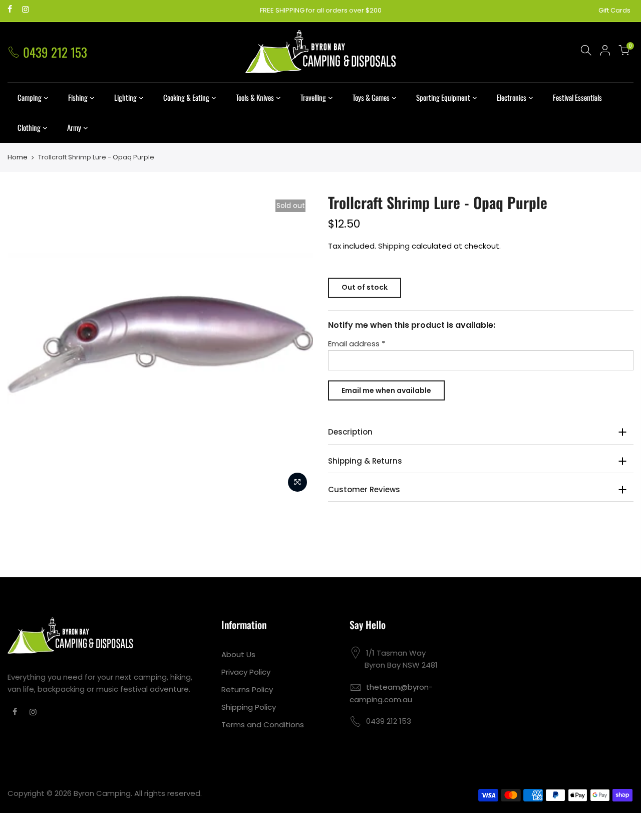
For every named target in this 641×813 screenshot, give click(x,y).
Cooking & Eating (186, 97)
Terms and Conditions (262, 724)
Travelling (313, 97)
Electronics (511, 97)
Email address (356, 343)
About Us (238, 654)
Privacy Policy (245, 672)
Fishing (78, 97)
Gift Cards (614, 10)
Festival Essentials (577, 97)
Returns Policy (247, 689)
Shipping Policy (248, 707)
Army (74, 127)
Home (18, 157)
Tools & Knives (255, 97)
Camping (30, 97)
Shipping (394, 246)
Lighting (125, 97)
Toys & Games (371, 97)
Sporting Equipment (443, 97)
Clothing (29, 127)
